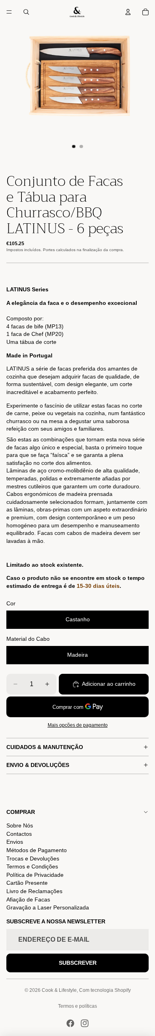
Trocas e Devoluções (32, 858)
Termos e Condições (32, 866)
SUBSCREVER (78, 963)
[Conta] (128, 12)
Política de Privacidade (35, 875)
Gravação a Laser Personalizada (47, 907)
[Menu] (9, 12)
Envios (14, 842)
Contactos (19, 834)
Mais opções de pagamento (78, 725)
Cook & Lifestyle (59, 990)
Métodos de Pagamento (36, 850)
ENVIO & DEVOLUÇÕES (37, 765)
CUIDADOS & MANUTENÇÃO (44, 747)
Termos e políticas (77, 1006)
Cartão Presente (27, 883)
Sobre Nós (19, 825)
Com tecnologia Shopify (105, 990)
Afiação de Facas (28, 899)
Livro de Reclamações (34, 891)
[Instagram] (84, 1023)
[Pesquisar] (26, 12)
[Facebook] (70, 1023)
